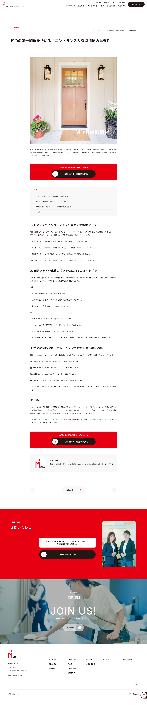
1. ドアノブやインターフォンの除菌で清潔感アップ (52, 196)
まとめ (38, 212)
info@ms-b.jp (17, 675)
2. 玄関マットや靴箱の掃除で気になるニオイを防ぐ (52, 201)
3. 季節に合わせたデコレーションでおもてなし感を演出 (53, 207)
